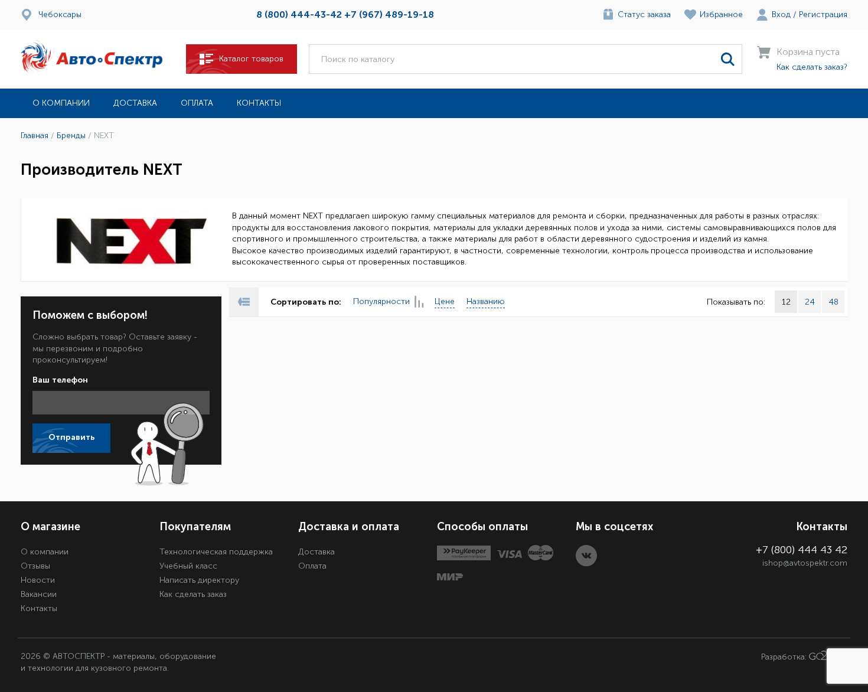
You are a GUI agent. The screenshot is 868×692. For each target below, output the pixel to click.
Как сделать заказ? (811, 67)
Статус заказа (644, 14)
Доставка (135, 103)
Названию (485, 301)
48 (833, 302)
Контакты (259, 103)
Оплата (197, 103)
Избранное (721, 14)
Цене (445, 301)
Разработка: (785, 657)
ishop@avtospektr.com (804, 563)
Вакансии (39, 594)
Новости (38, 580)
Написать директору (199, 580)
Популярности (381, 301)
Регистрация (823, 14)
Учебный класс (188, 566)
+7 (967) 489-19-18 (389, 14)
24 (810, 302)
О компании (61, 103)
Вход (781, 14)
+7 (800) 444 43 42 (801, 549)
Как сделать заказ (193, 594)
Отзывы (35, 566)
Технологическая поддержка (216, 552)
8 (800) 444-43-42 (299, 14)
